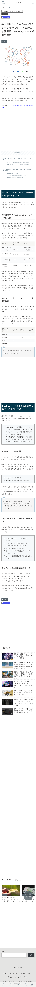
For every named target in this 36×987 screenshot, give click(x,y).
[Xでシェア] (9, 71)
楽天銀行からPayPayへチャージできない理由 (18, 162)
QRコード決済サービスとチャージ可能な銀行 (18, 164)
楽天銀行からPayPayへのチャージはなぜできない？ (18, 159)
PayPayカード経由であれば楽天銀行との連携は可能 (18, 170)
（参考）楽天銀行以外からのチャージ (16, 175)
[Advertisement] (18, 129)
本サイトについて (27, 973)
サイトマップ (14, 973)
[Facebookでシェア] (13, 71)
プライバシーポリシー (22, 977)
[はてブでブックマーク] (18, 71)
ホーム (5, 973)
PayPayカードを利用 (12, 173)
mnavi (18, 2)
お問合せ (9, 977)
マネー (6, 14)
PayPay (6, 17)
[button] (26, 71)
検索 (3, 951)
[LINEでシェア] (22, 71)
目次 (15, 153)
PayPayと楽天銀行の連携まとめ (15, 177)
